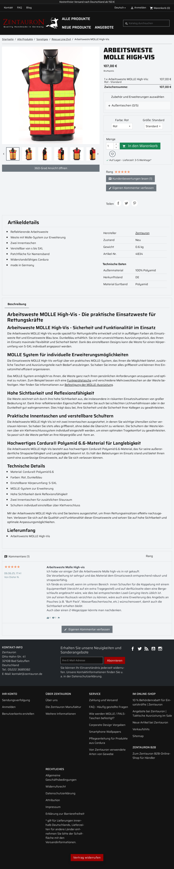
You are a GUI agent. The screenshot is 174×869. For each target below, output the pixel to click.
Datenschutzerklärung (60, 793)
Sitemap (138, 736)
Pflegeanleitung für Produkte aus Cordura (108, 740)
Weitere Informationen (61, 713)
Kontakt (8, 8)
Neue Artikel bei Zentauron (150, 722)
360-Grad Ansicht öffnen (50, 168)
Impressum (53, 807)
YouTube (154, 649)
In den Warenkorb (140, 146)
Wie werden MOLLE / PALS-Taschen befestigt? (107, 715)
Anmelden (9, 707)
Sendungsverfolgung (16, 700)
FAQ (19, 8)
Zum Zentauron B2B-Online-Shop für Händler (151, 755)
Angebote (104, 27)
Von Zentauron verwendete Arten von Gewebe (107, 751)
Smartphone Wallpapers (105, 731)
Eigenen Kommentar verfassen (133, 188)
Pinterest (134, 203)
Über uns (52, 700)
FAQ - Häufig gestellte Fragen (108, 707)
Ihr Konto (9, 694)
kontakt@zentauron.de (27, 674)
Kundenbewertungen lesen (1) (132, 178)
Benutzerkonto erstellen (18, 713)
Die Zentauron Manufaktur (63, 707)
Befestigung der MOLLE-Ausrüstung (89, 384)
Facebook (133, 649)
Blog (29, 8)
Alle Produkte (76, 19)
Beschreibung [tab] (17, 304)
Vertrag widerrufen (87, 857)
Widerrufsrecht (56, 786)
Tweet (126, 203)
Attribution (53, 800)
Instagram (160, 649)
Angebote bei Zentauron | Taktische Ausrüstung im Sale (152, 713)
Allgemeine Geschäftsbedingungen (61, 777)
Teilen (118, 203)
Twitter (140, 649)
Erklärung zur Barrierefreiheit (65, 813)
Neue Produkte (76, 27)
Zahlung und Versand (103, 700)
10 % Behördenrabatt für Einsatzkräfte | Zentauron (152, 702)
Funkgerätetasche (79, 380)
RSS (147, 649)
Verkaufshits (141, 729)
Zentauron (142, 233)
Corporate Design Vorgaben (107, 725)
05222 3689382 (19, 669)
